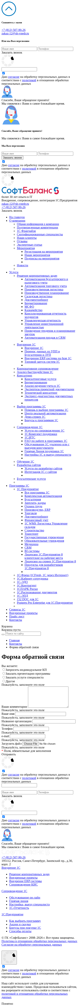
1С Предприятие (28, 489)
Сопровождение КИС (23, 884)
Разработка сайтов (29, 465)
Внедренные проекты (23, 613)
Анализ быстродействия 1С (35, 372)
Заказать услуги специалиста (25, 677)
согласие (13, 76)
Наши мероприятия (37, 255)
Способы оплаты (20, 931)
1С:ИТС (30, 437)
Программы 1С (19, 485)
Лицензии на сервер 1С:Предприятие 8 (50, 561)
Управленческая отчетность (43, 320)
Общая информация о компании (38, 224)
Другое (10, 681)
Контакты (15, 619)
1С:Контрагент (26, 585)
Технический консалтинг (41, 392)
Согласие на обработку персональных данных (32, 944)
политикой (29, 80)
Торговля (31, 513)
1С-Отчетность (19, 907)
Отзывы (22, 241)
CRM (28, 547)
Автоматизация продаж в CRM (45, 337)
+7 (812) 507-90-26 (14, 30)
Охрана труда (33, 506)
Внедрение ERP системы (25, 881)
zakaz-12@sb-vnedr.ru (15, 33)
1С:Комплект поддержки (41, 434)
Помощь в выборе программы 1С (46, 410)
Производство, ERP (37, 509)
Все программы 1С (37, 492)
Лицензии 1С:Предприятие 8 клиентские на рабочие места (44, 556)
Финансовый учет (36, 520)
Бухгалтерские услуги (31, 478)
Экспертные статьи (29, 244)
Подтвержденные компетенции (37, 227)
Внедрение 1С (26, 344)
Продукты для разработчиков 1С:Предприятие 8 (44, 566)
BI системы (32, 551)
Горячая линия (18, 901)
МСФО (29, 306)
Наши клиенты (27, 237)
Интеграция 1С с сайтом (41, 471)
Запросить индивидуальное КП (26, 669)
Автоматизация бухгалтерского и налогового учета (46, 280)
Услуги (13, 272)
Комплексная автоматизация (43, 496)
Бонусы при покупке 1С (25, 927)
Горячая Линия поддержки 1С (44, 451)
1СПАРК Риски (27, 589)
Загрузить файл (12, 743)
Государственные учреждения (44, 537)
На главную (17, 217)
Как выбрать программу (25, 920)
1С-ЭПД (22, 595)
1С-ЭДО (22, 582)
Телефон (7, 728)
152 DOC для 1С (28, 599)
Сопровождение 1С (30, 427)
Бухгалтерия (33, 499)
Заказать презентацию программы (28, 673)
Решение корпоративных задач (37, 275)
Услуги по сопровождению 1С (44, 430)
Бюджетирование (36, 303)
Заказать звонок (12, 52)
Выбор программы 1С (31, 406)
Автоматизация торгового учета (46, 286)
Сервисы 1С (17, 609)
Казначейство (33, 310)
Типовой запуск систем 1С (42, 361)
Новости (22, 265)
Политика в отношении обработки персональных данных (39, 941)
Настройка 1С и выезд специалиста (48, 454)
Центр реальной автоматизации (45, 413)
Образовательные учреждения (44, 540)
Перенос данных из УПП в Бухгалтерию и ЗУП (42, 353)
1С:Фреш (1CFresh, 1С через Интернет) (42, 575)
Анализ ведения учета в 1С (42, 385)
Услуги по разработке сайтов (43, 468)
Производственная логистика (44, 289)
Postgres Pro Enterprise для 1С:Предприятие (45, 602)
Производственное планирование (47, 292)
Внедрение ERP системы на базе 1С (48, 358)
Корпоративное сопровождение (37, 368)
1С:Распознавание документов (37, 592)
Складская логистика (38, 296)
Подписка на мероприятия (42, 258)
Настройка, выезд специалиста (29, 904)
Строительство (34, 530)
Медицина (31, 544)
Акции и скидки (20, 924)
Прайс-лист (16, 616)
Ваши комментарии (14, 706)
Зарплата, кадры (35, 502)
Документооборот (36, 299)
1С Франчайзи (26, 231)
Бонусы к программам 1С (41, 420)
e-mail (5, 736)
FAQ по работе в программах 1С (46, 440)
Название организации (17, 721)
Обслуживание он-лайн (24, 897)
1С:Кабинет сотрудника (32, 578)
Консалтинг (24, 375)
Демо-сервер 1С (35, 416)
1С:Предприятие (12, 914)
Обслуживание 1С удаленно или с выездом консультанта (47, 446)
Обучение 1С (25, 461)
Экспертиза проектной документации (49, 389)
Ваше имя (8, 713)
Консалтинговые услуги (40, 379)
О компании (17, 220)
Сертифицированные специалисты (40, 234)
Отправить (9, 754)
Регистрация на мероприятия (44, 251)
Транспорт (31, 533)
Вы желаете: (10, 666)
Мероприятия (26, 248)
